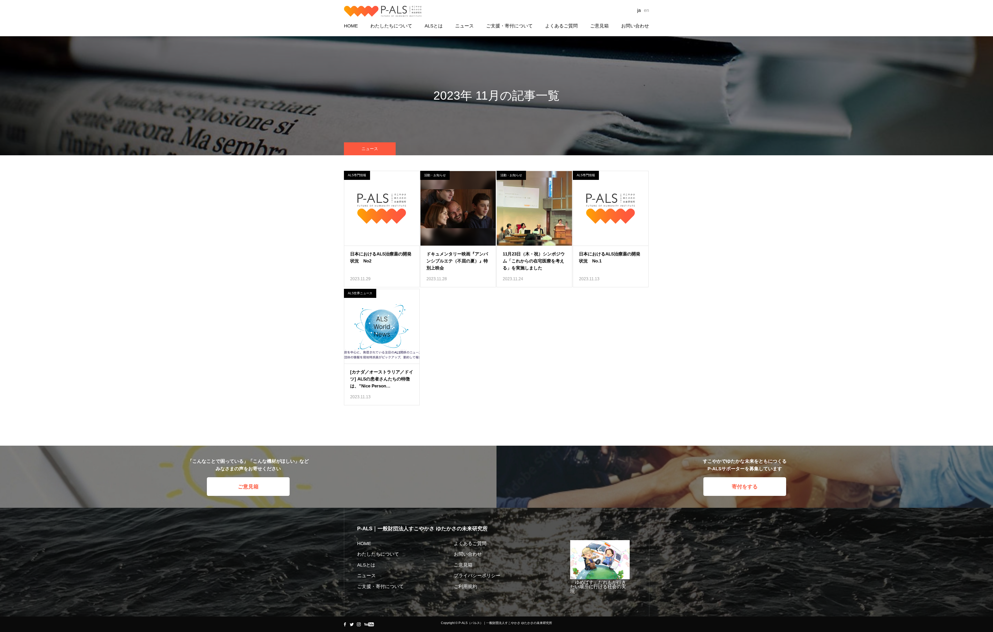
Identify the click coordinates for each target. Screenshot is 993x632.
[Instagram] (358, 624)
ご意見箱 (599, 25)
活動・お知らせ (435, 175)
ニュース (464, 25)
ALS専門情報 (357, 175)
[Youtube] (369, 624)
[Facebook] (344, 624)
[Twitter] (351, 624)
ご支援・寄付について (509, 25)
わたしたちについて (391, 25)
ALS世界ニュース (360, 293)
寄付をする (745, 486)
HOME (351, 25)
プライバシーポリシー (477, 575)
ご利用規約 (465, 586)
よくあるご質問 (561, 25)
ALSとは (434, 25)
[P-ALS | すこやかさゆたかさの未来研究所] (383, 11)
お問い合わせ (635, 25)
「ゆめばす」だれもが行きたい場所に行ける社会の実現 (598, 587)
